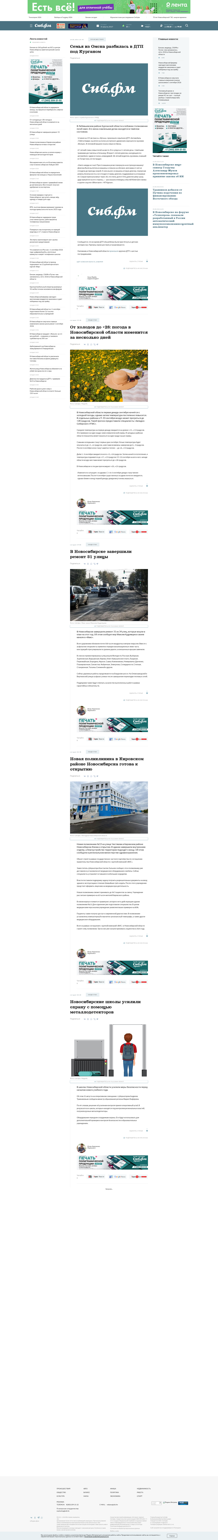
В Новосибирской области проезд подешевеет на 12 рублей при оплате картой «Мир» (44, 264)
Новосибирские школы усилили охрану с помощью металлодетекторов (46, 153)
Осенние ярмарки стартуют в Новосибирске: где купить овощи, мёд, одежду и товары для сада (44, 197)
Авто (85, 1489)
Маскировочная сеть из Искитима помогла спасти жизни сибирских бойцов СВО (46, 163)
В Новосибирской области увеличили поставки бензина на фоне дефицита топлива (44, 358)
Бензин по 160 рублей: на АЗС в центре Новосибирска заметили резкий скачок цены (45, 49)
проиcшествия (97, 39)
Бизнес (86, 1492)
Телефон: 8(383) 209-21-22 (68, 1504)
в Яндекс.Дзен (34, 1521)
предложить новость (38, 42)
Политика (114, 1492)
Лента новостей (38, 38)
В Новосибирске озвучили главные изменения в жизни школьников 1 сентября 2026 (46, 323)
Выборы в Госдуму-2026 (63, 17)
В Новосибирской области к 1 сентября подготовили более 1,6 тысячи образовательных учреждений (45, 311)
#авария (99, 262)
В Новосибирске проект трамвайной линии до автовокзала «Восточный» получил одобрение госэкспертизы (46, 184)
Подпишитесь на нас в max (137, 268)
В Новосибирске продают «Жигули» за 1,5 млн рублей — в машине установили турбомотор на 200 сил (46, 336)
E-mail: (109, 1504)
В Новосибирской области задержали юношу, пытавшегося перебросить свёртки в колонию (46, 109)
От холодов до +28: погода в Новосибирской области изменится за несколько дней (44, 122)
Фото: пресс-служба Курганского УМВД (84, 117)
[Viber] (94, 344)
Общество (61, 1492)
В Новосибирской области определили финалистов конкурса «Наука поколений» (46, 173)
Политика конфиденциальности (120, 1526)
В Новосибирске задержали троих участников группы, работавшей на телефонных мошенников (43, 219)
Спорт (139, 1496)
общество (92, 320)
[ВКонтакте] (84, 344)
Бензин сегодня (91, 17)
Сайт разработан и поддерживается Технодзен (165, 1528)
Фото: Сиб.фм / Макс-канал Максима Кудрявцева (88, 623)
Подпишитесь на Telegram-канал (110, 120)
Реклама (60, 1502)
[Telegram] (97, 344)
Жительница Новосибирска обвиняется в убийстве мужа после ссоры (46, 370)
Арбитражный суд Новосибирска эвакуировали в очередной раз (42, 347)
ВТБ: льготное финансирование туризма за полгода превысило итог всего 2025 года (46, 208)
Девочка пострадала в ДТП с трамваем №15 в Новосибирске (45, 380)
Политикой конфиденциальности (96, 1537)
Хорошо (172, 1536)
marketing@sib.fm (63, 1511)
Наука (85, 1496)
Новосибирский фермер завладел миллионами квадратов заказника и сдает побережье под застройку (46, 299)
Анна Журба (93, 278)
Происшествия (63, 1489)
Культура (60, 1496)
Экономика (115, 1496)
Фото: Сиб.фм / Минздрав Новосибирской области (88, 835)
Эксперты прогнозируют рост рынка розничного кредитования (43, 241)
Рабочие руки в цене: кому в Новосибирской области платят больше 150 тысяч (45, 391)
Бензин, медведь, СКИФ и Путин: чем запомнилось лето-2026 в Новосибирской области (46, 276)
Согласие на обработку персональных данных (125, 1528)
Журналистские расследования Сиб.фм (125, 17)
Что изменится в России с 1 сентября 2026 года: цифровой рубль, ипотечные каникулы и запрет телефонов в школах (46, 252)
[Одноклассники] (87, 344)
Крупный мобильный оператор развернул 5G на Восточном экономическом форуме (46, 288)
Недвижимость (144, 1489)
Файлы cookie (114, 1531)
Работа (140, 1492)
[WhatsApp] (90, 344)
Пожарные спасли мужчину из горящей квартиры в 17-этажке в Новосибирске (45, 231)
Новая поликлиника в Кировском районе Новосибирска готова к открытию (45, 143)
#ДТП (79, 262)
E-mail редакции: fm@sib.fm (159, 1522)
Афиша (113, 1489)
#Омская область (88, 262)
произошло (114, 251)
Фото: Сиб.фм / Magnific (79, 404)
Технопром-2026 (35, 17)
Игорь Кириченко (93, 502)
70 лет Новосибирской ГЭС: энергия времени (169, 17)
